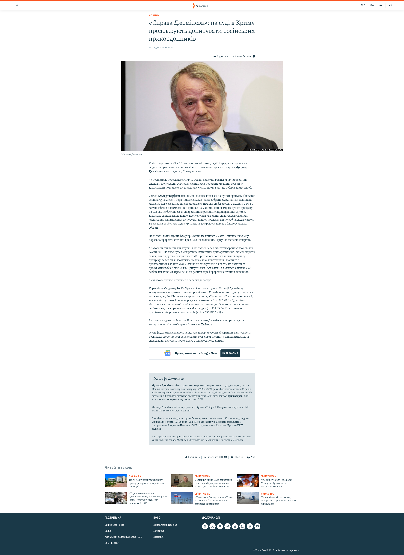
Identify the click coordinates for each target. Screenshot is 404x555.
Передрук (158, 531)
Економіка (135, 476)
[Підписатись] (257, 526)
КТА (372, 5)
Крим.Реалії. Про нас (165, 525)
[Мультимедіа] (381, 5)
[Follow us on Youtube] (220, 526)
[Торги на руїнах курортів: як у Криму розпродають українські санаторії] (116, 480)
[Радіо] (390, 5)
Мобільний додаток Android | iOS (123, 537)
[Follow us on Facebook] (205, 526)
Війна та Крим (203, 476)
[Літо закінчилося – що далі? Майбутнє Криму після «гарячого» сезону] (248, 480)
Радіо (108, 531)
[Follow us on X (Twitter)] (212, 526)
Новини (154, 15)
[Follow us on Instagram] (235, 526)
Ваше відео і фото (114, 525)
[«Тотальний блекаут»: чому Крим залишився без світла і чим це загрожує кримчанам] (182, 498)
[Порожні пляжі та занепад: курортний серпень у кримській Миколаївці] (248, 498)
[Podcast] (250, 526)
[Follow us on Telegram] (227, 526)
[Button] (220, 57)
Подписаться (230, 353)
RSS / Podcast (112, 543)
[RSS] (242, 526)
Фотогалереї (267, 494)
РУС (363, 5)
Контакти (158, 537)
